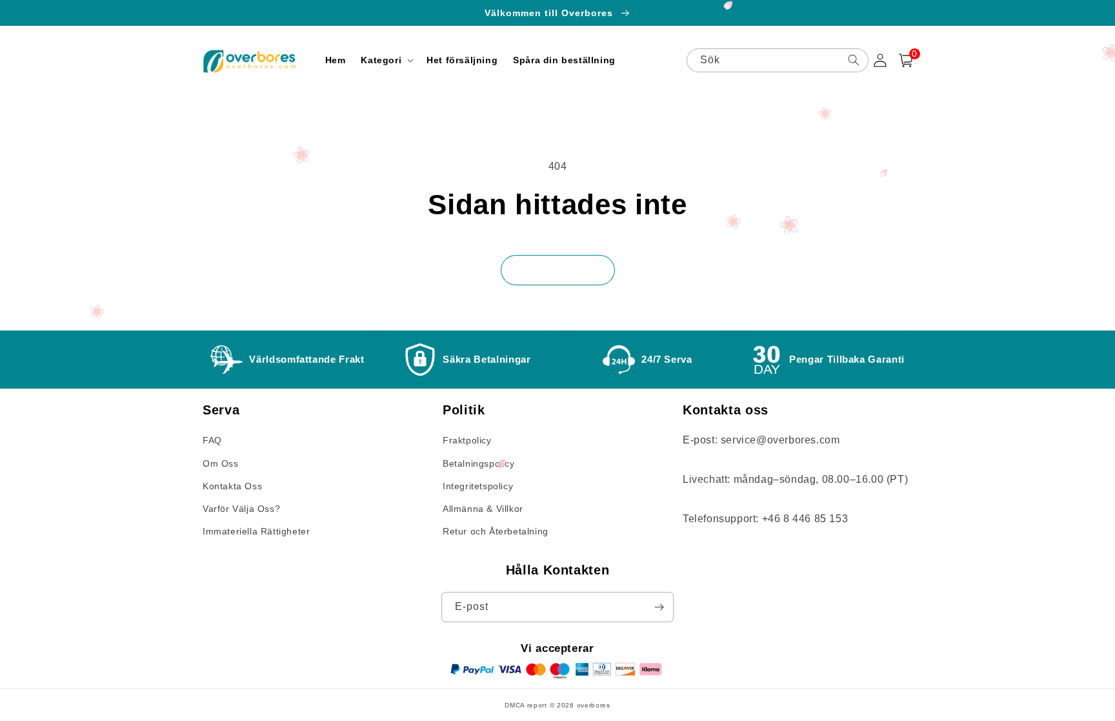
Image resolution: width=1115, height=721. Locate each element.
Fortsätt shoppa (558, 270)
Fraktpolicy (467, 440)
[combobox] (777, 60)
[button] (386, 60)
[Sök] (853, 60)
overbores (593, 705)
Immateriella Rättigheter (256, 531)
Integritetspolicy (478, 486)
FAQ (212, 440)
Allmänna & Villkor (483, 508)
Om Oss (221, 463)
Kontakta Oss (232, 486)
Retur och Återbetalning (495, 531)
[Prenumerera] (659, 607)
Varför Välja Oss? (241, 508)
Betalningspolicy (479, 463)
